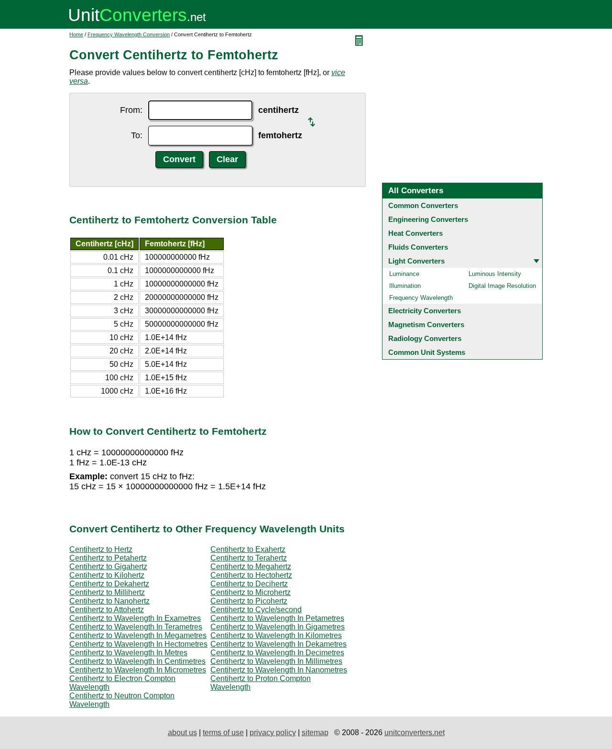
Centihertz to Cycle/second (256, 610)
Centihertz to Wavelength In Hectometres (138, 644)
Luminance (404, 273)
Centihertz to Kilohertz (106, 575)
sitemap (315, 732)
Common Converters (423, 205)
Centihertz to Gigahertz (108, 566)
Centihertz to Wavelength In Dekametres (278, 644)
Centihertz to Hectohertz (251, 575)
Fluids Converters (418, 247)
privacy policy (273, 732)
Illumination (405, 285)
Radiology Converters (424, 338)
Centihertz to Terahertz (248, 558)
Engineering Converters (428, 219)
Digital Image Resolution (502, 285)
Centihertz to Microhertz (250, 592)
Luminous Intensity (495, 273)
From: (131, 110)
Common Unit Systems (426, 352)
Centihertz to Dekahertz (109, 584)
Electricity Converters (424, 311)
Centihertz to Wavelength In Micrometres (137, 670)
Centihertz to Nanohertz (109, 601)
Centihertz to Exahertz (247, 549)
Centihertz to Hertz (100, 549)
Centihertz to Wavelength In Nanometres (278, 670)
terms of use (223, 732)
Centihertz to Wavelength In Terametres (135, 627)
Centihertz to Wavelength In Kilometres (276, 635)
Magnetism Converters (426, 324)
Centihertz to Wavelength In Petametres (277, 618)
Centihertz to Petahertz (108, 558)
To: (136, 135)
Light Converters (416, 261)
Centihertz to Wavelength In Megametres (138, 635)
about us (182, 732)
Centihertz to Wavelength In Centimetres (137, 661)
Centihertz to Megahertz (250, 566)
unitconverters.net (414, 732)
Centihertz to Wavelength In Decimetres (277, 653)
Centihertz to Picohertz (248, 601)
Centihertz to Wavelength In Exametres (135, 618)
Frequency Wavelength (421, 297)
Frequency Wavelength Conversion (128, 34)
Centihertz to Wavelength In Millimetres (276, 661)
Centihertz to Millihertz (107, 592)
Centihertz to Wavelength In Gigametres (277, 627)
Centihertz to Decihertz (249, 584)
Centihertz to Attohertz (106, 610)
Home (76, 34)
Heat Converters (415, 233)
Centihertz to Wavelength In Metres (128, 653)
